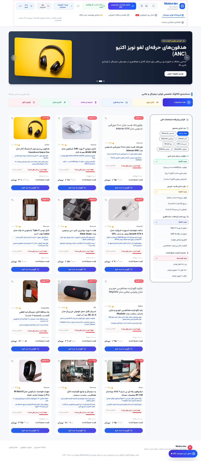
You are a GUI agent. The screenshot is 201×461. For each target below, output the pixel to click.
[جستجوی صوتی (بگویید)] (142, 6)
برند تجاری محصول (179, 128)
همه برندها (183, 133)
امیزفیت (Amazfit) (180, 149)
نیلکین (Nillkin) (164, 149)
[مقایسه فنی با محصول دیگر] (106, 118)
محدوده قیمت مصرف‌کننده (176, 253)
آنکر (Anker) (182, 138)
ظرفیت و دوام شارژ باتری (177, 156)
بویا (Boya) (168, 144)
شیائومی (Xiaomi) (167, 138)
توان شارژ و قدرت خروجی (176, 186)
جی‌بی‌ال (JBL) (182, 144)
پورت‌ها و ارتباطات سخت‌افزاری (174, 217)
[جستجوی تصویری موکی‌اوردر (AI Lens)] (146, 6)
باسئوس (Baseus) (168, 133)
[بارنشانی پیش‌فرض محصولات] (78, 6)
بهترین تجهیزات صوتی (175, 73)
